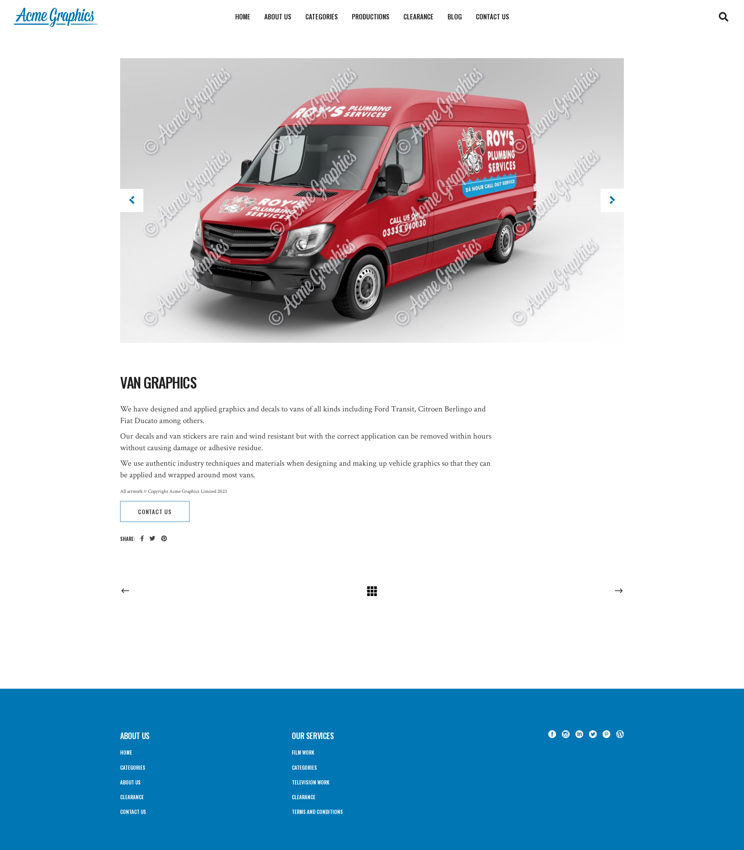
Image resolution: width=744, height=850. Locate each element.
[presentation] (131, 200)
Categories (132, 767)
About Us (130, 782)
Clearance (132, 797)
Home (126, 752)
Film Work (303, 752)
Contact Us (133, 811)
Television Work (310, 782)
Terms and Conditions (317, 811)
